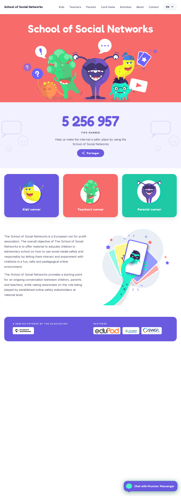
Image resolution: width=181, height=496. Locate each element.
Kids (61, 7)
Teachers (75, 7)
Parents (91, 7)
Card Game (108, 7)
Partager (91, 153)
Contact (154, 7)
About (140, 7)
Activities (126, 7)
